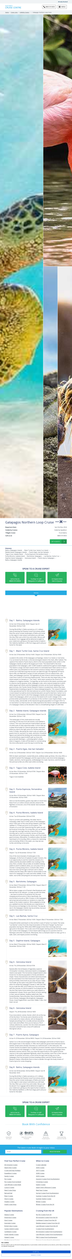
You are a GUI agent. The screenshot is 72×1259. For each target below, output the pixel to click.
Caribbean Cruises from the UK (46, 1220)
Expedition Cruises (10, 1173)
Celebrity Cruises (24, 12)
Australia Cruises (10, 1223)
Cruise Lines (14, 12)
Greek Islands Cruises (11, 1234)
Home (7, 12)
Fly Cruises (7, 1179)
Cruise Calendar (41, 1165)
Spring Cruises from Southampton (47, 1193)
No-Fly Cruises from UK (43, 1215)
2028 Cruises (40, 1173)
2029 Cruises (40, 1176)
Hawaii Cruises (9, 1237)
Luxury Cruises (9, 1187)
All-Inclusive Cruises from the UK (47, 1217)
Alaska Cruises (9, 1215)
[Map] (36, 606)
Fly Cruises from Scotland (12, 1182)
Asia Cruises (8, 1220)
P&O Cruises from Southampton (46, 1237)
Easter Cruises (40, 1185)
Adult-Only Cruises (10, 1168)
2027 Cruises (40, 1170)
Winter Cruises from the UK (45, 1204)
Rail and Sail (8, 1193)
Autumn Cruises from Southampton (48, 1179)
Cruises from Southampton (45, 1229)
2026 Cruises (40, 1168)
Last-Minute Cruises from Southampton (49, 1234)
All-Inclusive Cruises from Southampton (49, 1232)
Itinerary (36, 593)
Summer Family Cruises (43, 1199)
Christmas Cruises (42, 1182)
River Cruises (8, 1196)
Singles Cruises (9, 1202)
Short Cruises (8, 1199)
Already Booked (63, 2)
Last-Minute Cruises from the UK (47, 1226)
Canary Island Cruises (11, 1229)
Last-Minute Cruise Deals (12, 1185)
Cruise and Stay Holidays (12, 1170)
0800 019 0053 (62, 536)
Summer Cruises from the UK (45, 1196)
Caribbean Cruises (10, 1232)
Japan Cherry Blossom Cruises (46, 1187)
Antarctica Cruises (10, 1217)
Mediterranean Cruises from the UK (48, 1223)
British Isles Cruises (10, 1226)
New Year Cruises (42, 1190)
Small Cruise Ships (10, 1204)
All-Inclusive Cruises (10, 1165)
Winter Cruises (41, 1202)
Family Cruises (9, 1176)
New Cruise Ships (10, 1190)
